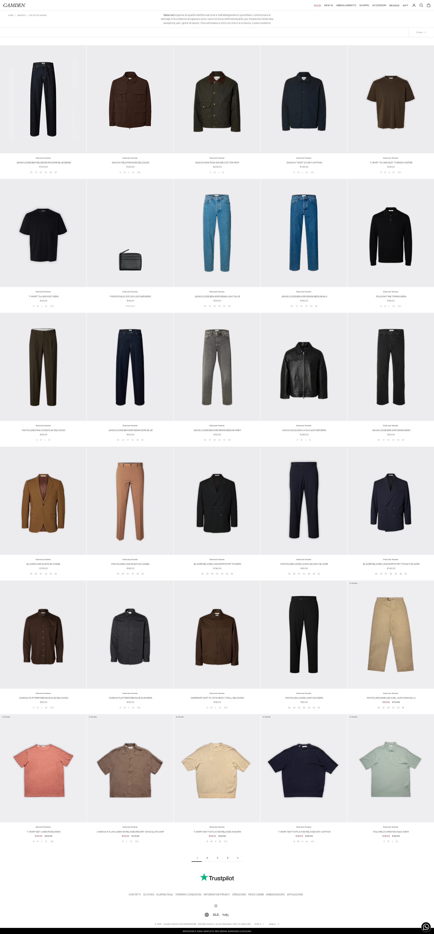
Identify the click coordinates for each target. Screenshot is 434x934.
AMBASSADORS (275, 894)
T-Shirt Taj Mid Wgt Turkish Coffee (391, 162)
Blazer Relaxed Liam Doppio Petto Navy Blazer (391, 564)
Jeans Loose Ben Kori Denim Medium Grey (217, 430)
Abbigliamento (346, 5)
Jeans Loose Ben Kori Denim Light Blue (217, 296)
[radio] (31, 172)
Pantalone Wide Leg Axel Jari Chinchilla (391, 698)
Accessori (379, 5)
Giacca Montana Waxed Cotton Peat (217, 162)
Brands (394, 5)
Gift (406, 5)
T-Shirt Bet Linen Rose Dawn (44, 832)
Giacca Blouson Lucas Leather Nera (304, 430)
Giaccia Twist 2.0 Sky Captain (304, 162)
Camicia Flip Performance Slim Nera (130, 698)
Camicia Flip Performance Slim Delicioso (43, 698)
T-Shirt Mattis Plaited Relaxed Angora (217, 832)
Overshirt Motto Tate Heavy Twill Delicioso (217, 698)
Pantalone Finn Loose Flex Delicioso (43, 430)
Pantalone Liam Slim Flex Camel (130, 564)
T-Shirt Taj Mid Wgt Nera (44, 296)
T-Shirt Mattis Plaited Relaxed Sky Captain (304, 832)
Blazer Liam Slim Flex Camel (44, 564)
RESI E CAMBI (256, 894)
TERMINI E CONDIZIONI (188, 894)
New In (328, 5)
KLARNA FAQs (164, 894)
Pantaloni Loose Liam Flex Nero (304, 698)
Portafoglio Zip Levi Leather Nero (130, 296)
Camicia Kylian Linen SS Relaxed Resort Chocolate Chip (130, 832)
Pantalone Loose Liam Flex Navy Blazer (304, 564)
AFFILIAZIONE (295, 894)
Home (11, 15)
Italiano (272, 924)
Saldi (317, 5)
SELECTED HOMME (38, 15)
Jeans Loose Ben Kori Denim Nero (391, 430)
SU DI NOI (148, 894)
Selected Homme (43, 158)
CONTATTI (135, 894)
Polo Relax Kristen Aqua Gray (391, 832)
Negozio (21, 15)
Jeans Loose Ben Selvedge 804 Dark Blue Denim (43, 162)
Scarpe (364, 5)
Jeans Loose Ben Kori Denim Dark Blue (130, 430)
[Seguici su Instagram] (216, 906)
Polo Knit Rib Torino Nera (391, 296)
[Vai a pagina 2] (237, 858)
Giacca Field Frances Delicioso (130, 162)
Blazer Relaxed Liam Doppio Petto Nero (217, 564)
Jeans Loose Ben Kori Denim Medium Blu (304, 296)
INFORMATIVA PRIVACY (217, 894)
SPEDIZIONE (239, 894)
